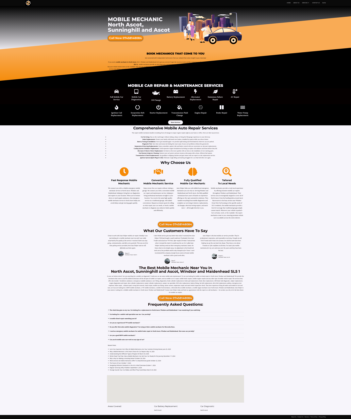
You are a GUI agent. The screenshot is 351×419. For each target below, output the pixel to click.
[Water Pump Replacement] (242, 107)
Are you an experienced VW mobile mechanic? (125, 323)
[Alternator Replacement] (195, 91)
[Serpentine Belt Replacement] (137, 107)
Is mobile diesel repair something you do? (123, 318)
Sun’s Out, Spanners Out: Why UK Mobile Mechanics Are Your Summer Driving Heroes (136, 349)
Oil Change (156, 100)
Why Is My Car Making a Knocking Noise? (122, 358)
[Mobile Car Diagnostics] (136, 91)
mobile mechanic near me (128, 238)
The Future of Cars (115, 363)
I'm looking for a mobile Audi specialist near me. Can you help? (130, 314)
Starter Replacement (159, 113)
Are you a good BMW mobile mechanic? (122, 335)
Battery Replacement (176, 97)
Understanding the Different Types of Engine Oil (124, 354)
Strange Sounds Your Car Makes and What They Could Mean (128, 370)
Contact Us (300, 417)
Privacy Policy (322, 417)
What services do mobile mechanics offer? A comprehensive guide (130, 361)
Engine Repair (201, 113)
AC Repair (235, 97)
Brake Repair (221, 113)
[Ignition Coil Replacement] (116, 107)
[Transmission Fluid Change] (179, 107)
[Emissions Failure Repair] (215, 91)
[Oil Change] (156, 93)
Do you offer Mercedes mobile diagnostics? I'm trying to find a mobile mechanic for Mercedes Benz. (142, 327)
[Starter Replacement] (158, 107)
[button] (175, 310)
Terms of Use (314, 417)
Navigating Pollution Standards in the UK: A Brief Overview (128, 365)
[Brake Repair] (221, 107)
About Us (293, 417)
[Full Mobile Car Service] (116, 91)
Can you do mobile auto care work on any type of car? (127, 339)
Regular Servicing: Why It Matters (120, 368)
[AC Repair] (235, 91)
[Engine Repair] (200, 107)
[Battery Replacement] (175, 91)
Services (307, 417)
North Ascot (157, 410)
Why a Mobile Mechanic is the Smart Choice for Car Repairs (128, 351)
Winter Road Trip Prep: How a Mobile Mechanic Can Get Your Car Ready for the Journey (136, 356)
